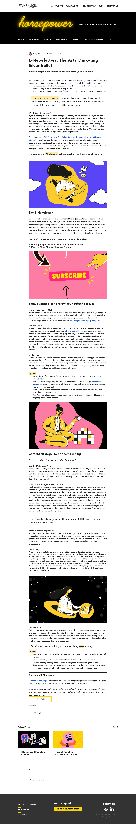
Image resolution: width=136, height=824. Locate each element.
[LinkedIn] (112, 809)
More (109, 39)
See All (115, 727)
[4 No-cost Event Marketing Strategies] (33, 739)
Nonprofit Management (94, 39)
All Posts (21, 39)
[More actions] (106, 54)
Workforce (47, 39)
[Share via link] (45, 713)
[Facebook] (106, 809)
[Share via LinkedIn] (40, 713)
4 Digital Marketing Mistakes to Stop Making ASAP (66, 753)
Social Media (34, 39)
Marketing (77, 39)
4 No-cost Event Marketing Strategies (33, 753)
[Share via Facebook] (30, 713)
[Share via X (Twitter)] (35, 713)
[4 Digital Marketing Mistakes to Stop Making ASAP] (68, 739)
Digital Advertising (62, 39)
